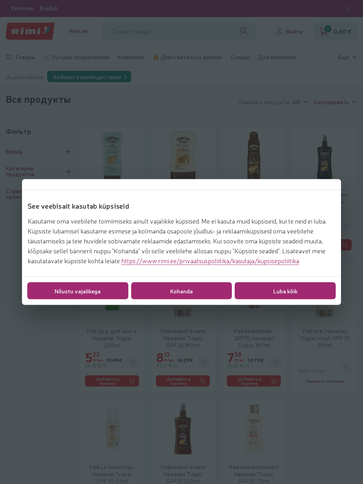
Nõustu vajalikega (78, 291)
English (49, 8)
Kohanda (181, 291)
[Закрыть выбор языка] (347, 8)
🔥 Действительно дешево (187, 57)
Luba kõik (285, 291)
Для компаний (277, 57)
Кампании (131, 57)
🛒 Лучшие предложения (76, 57)
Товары (25, 57)
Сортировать (331, 101)
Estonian (22, 8)
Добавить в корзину (107, 381)
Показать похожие (325, 381)
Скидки (240, 57)
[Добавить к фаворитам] (346, 226)
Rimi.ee (78, 30)
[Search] (244, 31)
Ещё (343, 57)
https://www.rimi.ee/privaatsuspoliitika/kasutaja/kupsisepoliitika (210, 260)
